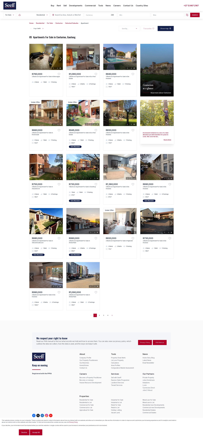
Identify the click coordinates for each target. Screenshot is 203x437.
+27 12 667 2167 (191, 5)
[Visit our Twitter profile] (38, 415)
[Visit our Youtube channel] (50, 415)
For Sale (50, 23)
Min (120, 15)
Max (154, 15)
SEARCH (195, 15)
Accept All (36, 432)
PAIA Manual (160, 342)
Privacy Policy (145, 342)
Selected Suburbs (71, 23)
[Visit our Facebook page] (34, 415)
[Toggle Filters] (187, 15)
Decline (24, 432)
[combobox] (66, 15)
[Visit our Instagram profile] (46, 415)
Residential (40, 23)
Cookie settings (10, 432)
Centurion (59, 23)
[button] (31, 59)
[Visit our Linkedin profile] (42, 415)
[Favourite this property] (59, 74)
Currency (89, 15)
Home (31, 23)
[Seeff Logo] (9, 6)
